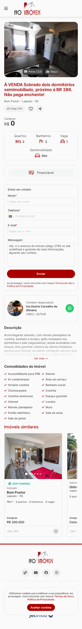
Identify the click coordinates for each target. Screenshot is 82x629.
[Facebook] (46, 573)
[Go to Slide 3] (32, 474)
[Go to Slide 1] (26, 474)
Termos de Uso (63, 283)
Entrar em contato (19, 189)
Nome (12, 195)
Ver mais (39, 358)
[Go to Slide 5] (37, 474)
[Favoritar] (30, 108)
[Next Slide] (74, 49)
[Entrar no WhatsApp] (69, 308)
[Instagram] (56, 573)
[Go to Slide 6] (40, 474)
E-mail (12, 225)
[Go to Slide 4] (35, 474)
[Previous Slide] (7, 49)
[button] (41, 49)
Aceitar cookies (41, 607)
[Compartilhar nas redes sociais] (40, 108)
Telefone (14, 210)
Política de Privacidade (20, 286)
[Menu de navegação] (6, 8)
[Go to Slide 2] (29, 474)
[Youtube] (36, 573)
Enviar (41, 273)
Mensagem (15, 240)
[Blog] (25, 573)
